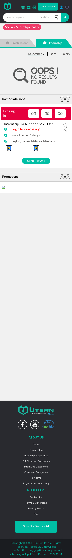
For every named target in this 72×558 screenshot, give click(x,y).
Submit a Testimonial (36, 526)
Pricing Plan (36, 450)
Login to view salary (26, 129)
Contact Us (36, 497)
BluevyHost (49, 546)
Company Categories (36, 472)
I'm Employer (48, 6)
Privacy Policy (36, 508)
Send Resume (36, 160)
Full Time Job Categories (36, 461)
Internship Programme (36, 455)
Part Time (36, 477)
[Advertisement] (36, 220)
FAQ (36, 514)
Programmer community (36, 483)
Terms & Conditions (36, 502)
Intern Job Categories (36, 466)
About (36, 444)
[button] (68, 99)
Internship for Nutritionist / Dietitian (31, 124)
